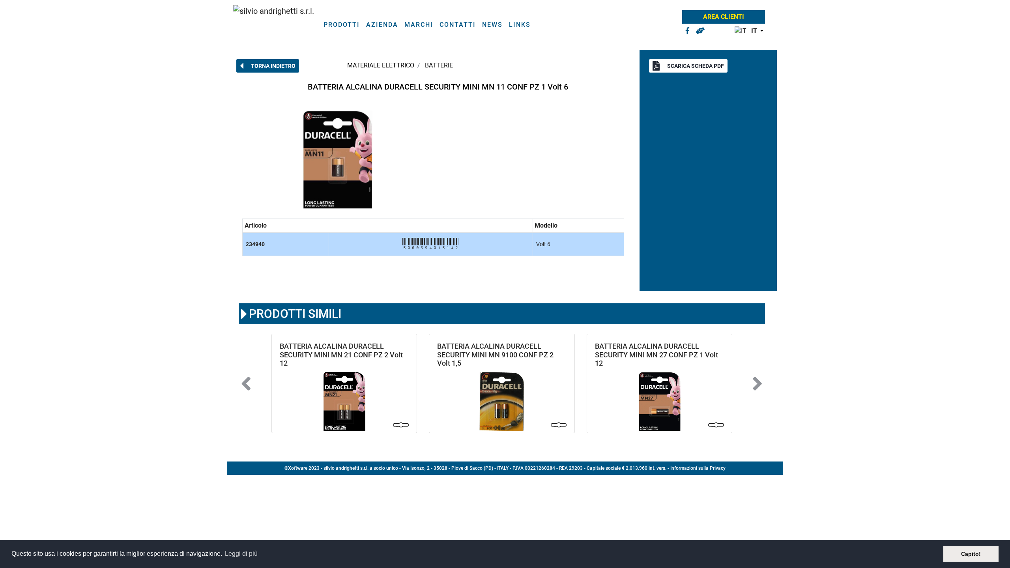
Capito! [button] (971, 554)
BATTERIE (439, 65)
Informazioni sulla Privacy (698, 468)
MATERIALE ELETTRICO (380, 65)
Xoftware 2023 (304, 468)
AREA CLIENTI (723, 17)
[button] (747, 31)
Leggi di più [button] (241, 553)
